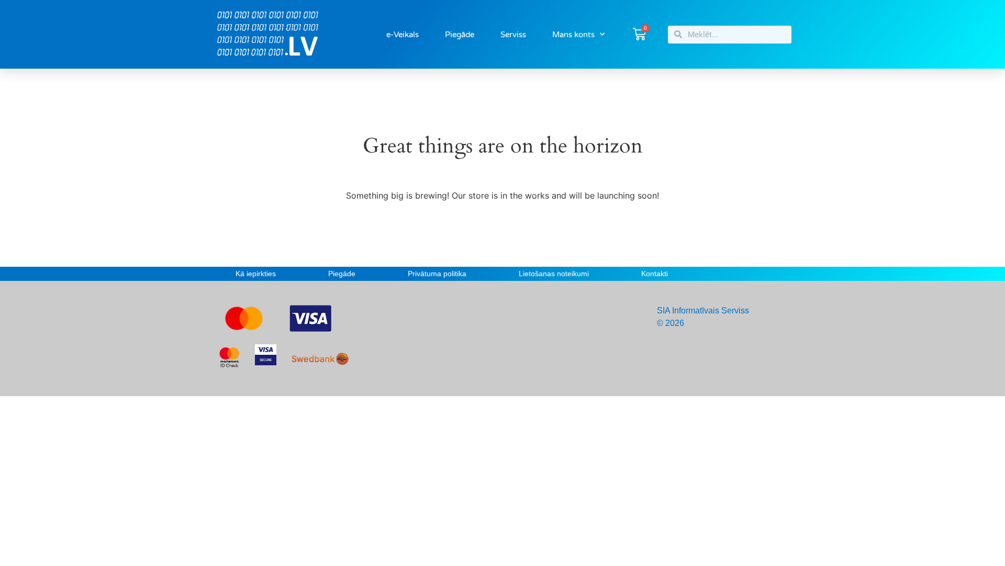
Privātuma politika (437, 273)
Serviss (513, 34)
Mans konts (573, 34)
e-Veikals (402, 34)
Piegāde (459, 34)
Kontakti (654, 273)
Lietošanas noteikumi (554, 273)
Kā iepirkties (256, 273)
